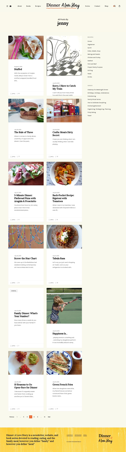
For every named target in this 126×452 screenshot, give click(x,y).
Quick (90, 48)
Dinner (13, 164)
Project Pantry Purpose (95, 67)
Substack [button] (70, 435)
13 (57, 282)
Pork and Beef (15, 38)
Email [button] (85, 435)
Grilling (90, 70)
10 (57, 156)
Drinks (90, 77)
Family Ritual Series (94, 99)
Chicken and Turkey (17, 101)
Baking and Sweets (94, 54)
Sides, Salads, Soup (94, 51)
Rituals (52, 38)
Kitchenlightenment (94, 106)
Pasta (89, 74)
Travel (89, 115)
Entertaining (92, 96)
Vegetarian (91, 44)
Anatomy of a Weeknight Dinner (98, 90)
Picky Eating (54, 354)
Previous (12, 417)
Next (49, 417)
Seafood (90, 61)
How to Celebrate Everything (97, 102)
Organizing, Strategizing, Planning (61, 101)
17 (19, 156)
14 (44, 417)
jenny (13, 93)
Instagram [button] (78, 435)
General (13, 291)
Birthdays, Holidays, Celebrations (98, 93)
